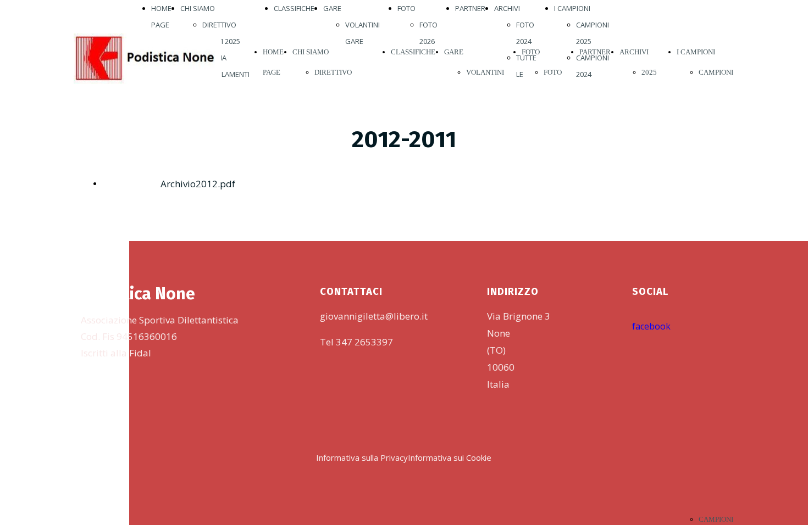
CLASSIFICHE (294, 8)
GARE (332, 8)
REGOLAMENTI (226, 74)
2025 (649, 72)
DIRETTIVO (219, 25)
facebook (651, 326)
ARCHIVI (507, 8)
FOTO (406, 8)
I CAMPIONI (572, 8)
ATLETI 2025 (221, 41)
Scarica (116, 182)
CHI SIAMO (197, 8)
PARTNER (470, 8)
